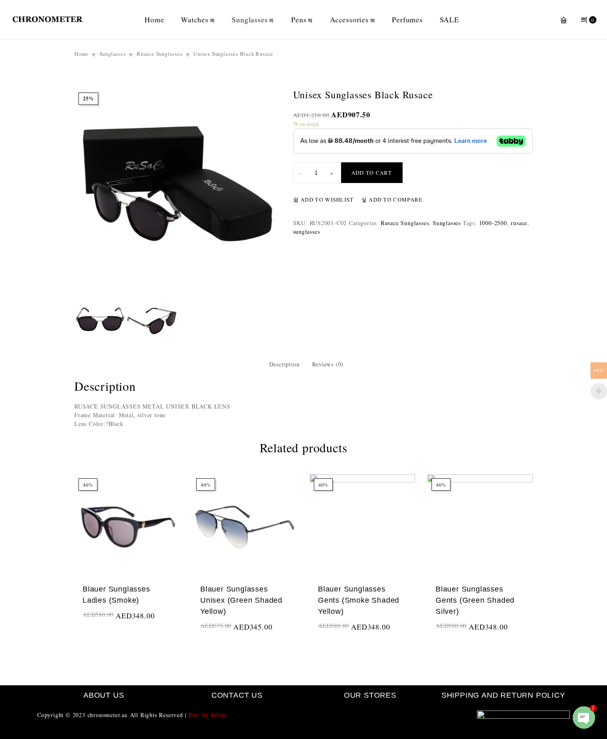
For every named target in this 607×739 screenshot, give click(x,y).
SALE (449, 19)
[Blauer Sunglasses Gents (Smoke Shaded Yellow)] (362, 527)
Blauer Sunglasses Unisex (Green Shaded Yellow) (241, 600)
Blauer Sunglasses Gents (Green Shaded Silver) (475, 600)
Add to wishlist (326, 199)
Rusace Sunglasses (160, 53)
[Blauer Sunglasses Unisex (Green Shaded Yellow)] (244, 527)
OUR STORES (370, 695)
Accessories (349, 19)
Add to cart (371, 172)
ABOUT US (103, 695)
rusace (519, 223)
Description (284, 364)
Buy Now (96, 623)
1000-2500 (493, 223)
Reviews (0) (328, 364)
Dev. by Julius (207, 715)
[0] (585, 20)
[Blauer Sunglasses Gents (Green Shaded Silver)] (480, 527)
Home (154, 19)
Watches (195, 19)
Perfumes (407, 19)
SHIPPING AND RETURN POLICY (503, 695)
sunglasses (306, 231)
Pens (298, 19)
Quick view (164, 626)
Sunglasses (250, 19)
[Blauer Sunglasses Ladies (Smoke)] (127, 527)
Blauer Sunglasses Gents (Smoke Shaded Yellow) (358, 600)
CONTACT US (237, 695)
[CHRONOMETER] (47, 19)
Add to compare (395, 199)
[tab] (284, 364)
